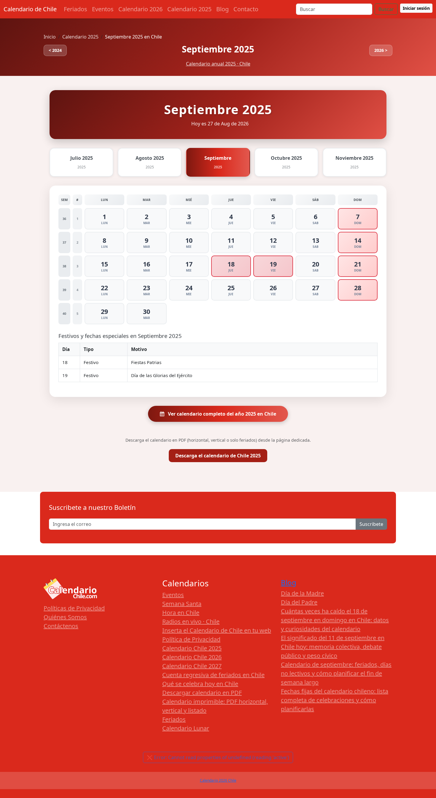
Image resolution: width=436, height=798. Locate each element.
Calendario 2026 (140, 9)
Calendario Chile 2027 (192, 666)
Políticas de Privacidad (74, 608)
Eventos (103, 9)
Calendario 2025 (189, 9)
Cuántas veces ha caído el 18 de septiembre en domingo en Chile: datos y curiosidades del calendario (335, 620)
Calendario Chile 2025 (192, 648)
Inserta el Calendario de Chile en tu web (216, 630)
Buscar (386, 9)
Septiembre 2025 (218, 49)
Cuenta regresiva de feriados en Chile (213, 675)
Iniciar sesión (416, 8)
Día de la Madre (302, 593)
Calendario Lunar (185, 728)
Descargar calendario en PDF (202, 693)
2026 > (380, 50)
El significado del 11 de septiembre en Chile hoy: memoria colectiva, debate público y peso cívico (332, 647)
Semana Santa (181, 604)
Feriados (75, 9)
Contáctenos (61, 626)
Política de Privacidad (191, 639)
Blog (222, 9)
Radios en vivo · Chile (190, 621)
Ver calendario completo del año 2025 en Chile (221, 414)
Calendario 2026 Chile (218, 780)
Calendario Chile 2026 (192, 657)
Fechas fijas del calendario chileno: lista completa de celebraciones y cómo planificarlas (334, 700)
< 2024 (55, 50)
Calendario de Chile (30, 9)
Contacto (245, 9)
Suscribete (371, 524)
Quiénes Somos (65, 617)
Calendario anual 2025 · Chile (218, 63)
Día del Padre (299, 602)
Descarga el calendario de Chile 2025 (218, 455)
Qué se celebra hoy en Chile (200, 684)
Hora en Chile (180, 613)
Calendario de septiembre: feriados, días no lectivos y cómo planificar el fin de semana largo (336, 673)
